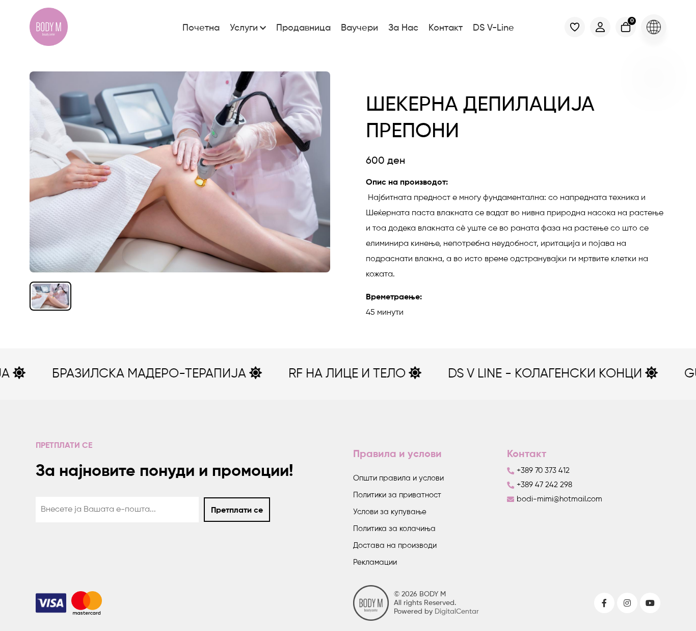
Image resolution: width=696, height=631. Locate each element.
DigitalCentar (457, 611)
